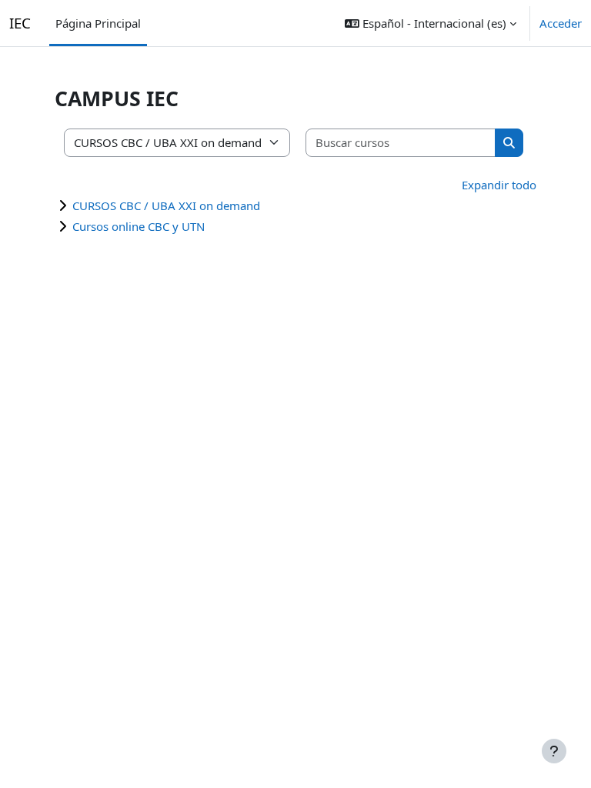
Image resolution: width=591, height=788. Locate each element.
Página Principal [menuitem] (98, 23)
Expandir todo (499, 184)
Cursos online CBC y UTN (138, 226)
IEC (20, 22)
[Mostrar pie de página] (554, 751)
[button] (430, 23)
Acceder (560, 23)
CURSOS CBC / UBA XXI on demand (166, 205)
